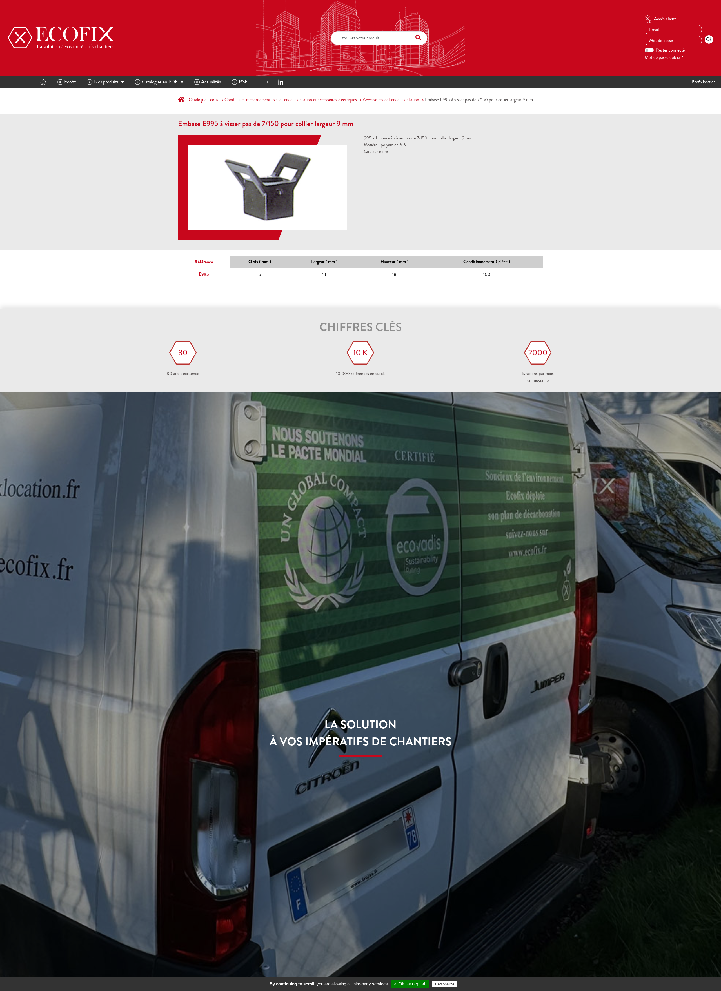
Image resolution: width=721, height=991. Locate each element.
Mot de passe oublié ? (664, 57)
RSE (243, 81)
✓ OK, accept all (410, 983)
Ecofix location (703, 82)
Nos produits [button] (106, 81)
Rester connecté (670, 50)
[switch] (649, 50)
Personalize (444, 984)
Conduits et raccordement (247, 99)
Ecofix (70, 81)
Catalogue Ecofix (204, 99)
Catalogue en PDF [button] (160, 81)
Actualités (211, 81)
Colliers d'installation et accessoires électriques (316, 99)
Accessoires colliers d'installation (391, 99)
